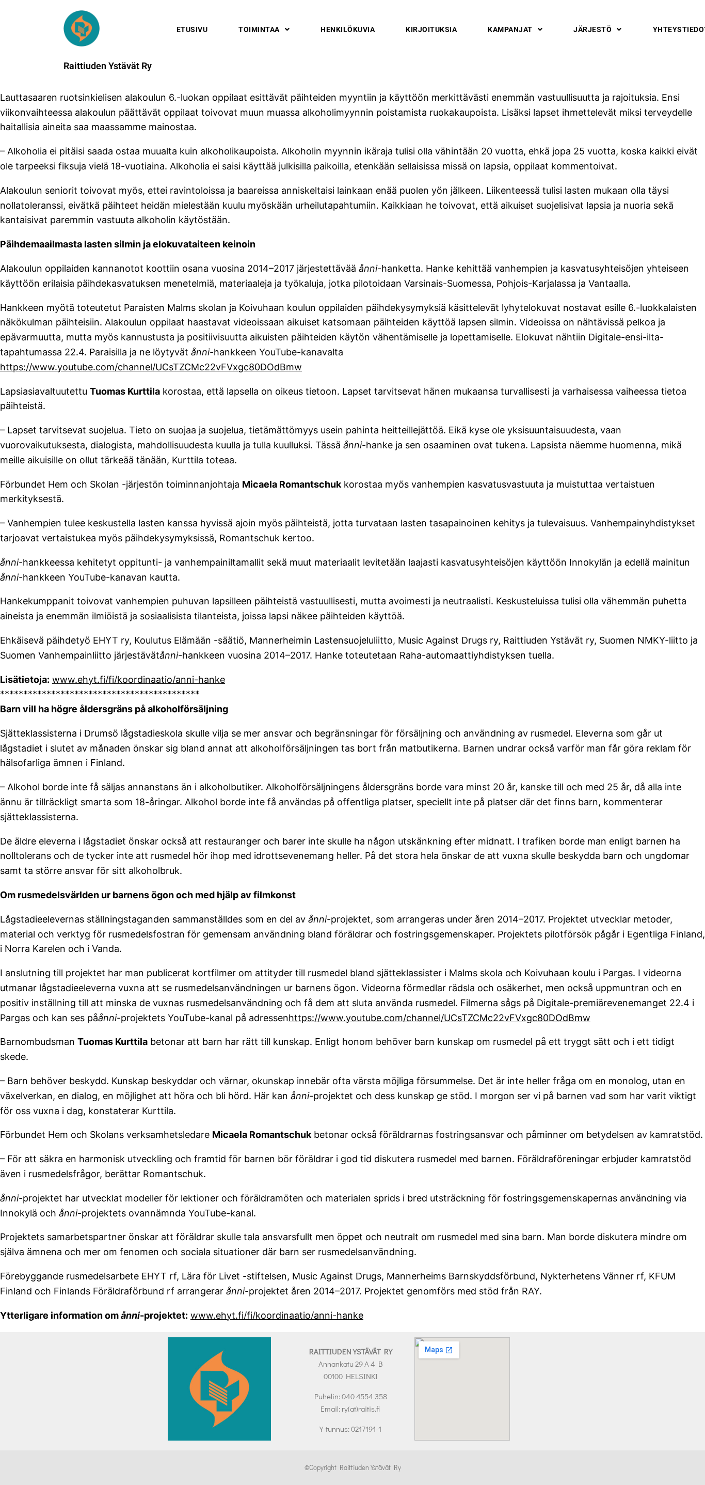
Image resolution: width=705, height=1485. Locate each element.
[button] (264, 29)
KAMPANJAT (510, 29)
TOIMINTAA (259, 29)
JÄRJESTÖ (592, 29)
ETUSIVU (192, 29)
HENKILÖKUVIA (348, 29)
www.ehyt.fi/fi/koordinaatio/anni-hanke (138, 679)
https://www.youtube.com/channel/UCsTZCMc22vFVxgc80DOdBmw (151, 367)
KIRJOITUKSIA (431, 29)
